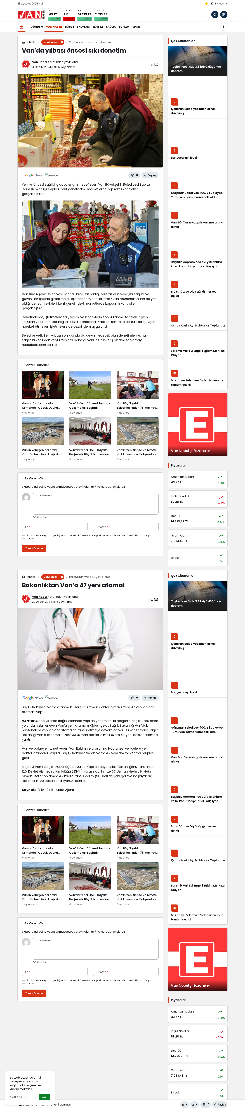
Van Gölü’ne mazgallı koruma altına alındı (197, 224)
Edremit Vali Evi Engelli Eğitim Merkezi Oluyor (198, 887)
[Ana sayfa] (21, 27)
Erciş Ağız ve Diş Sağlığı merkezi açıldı (194, 828)
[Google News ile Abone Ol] (32, 175)
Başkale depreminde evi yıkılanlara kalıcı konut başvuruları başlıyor (196, 264)
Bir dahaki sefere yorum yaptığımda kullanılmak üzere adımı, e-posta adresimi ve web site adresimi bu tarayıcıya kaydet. (89, 537)
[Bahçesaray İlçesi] (197, 140)
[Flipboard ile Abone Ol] (51, 175)
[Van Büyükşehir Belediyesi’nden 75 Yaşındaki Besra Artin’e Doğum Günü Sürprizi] (138, 393)
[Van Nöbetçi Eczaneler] (197, 424)
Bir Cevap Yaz (35, 478)
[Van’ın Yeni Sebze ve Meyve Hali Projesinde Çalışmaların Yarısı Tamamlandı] (138, 439)
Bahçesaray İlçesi (184, 158)
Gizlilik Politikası (18, 1097)
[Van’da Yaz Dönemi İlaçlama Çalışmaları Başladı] (90, 393)
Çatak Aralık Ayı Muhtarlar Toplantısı (198, 325)
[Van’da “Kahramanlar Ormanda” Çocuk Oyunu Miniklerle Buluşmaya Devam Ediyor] (43, 393)
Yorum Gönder (34, 548)
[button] (223, 14)
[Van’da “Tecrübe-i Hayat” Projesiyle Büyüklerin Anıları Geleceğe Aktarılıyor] (90, 439)
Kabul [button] (45, 1097)
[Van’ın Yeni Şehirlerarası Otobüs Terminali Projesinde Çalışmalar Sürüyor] (43, 439)
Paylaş (222, 1104)
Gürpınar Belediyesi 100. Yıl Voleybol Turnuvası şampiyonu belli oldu (197, 195)
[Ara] (214, 14)
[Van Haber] (31, 14)
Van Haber (40, 62)
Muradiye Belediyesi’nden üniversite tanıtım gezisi (197, 917)
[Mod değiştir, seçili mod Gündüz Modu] (223, 27)
